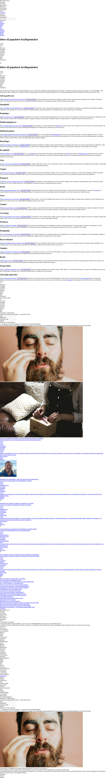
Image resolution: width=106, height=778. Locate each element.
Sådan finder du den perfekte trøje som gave (11, 598)
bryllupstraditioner (56, 134)
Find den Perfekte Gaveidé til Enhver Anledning (12, 578)
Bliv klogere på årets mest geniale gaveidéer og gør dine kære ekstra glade (19, 602)
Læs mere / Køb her (31, 99)
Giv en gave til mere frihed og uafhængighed (11, 592)
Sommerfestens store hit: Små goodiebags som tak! (13, 595)
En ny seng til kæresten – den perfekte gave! (11, 583)
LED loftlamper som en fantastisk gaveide (11, 589)
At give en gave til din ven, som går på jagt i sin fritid (14, 584)
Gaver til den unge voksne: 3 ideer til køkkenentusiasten (14, 586)
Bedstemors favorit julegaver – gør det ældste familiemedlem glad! (17, 607)
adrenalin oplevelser (86, 278)
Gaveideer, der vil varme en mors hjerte (10, 590)
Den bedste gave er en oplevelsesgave (10, 601)
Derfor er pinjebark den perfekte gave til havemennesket (14, 604)
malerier (97, 190)
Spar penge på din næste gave (8, 599)
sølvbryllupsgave (83, 153)
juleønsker (69, 280)
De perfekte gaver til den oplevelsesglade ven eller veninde (15, 605)
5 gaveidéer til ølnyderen (6, 596)
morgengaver (58, 125)
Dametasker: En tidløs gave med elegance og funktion (14, 587)
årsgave (68, 153)
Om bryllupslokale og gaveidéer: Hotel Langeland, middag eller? (17, 581)
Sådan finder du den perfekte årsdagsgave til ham (13, 593)
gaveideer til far (24, 146)
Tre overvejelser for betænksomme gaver (10, 580)
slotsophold (32, 153)
